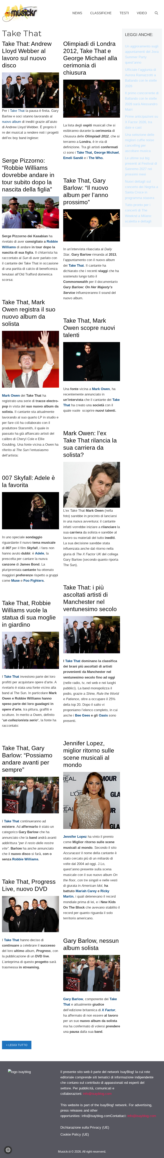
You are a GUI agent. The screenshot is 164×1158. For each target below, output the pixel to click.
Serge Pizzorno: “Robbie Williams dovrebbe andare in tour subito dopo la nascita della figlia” (28, 175)
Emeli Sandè (73, 158)
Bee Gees (82, 715)
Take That (17, 111)
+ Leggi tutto (16, 1045)
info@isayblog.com (97, 1094)
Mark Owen (101, 389)
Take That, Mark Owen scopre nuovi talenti (89, 327)
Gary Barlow (73, 999)
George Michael (106, 152)
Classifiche (101, 13)
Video (142, 13)
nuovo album (11, 122)
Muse (15, 581)
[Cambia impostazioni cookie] (8, 1150)
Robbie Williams (25, 859)
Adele (39, 553)
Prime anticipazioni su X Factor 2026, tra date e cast (141, 122)
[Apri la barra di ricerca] (156, 13)
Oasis (103, 715)
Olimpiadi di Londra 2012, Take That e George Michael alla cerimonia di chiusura (90, 58)
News (77, 13)
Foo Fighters (33, 581)
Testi (124, 13)
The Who (96, 158)
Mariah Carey (87, 891)
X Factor (108, 1010)
